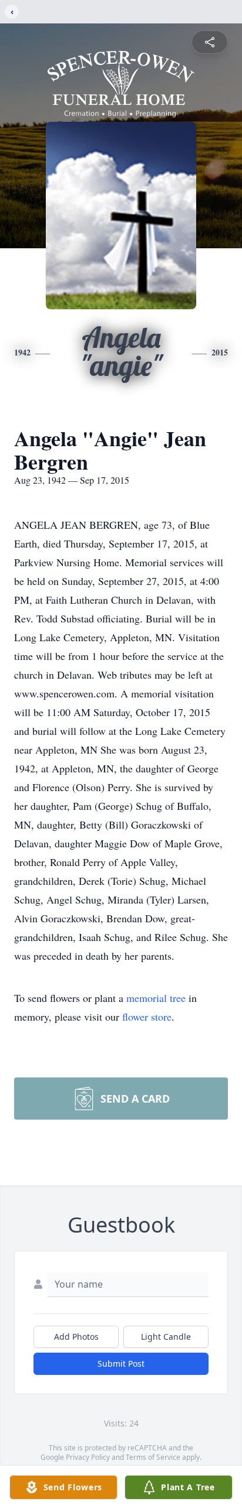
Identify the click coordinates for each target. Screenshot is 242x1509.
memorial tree (156, 998)
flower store (147, 1017)
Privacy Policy (88, 1457)
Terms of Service (153, 1457)
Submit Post (121, 1363)
